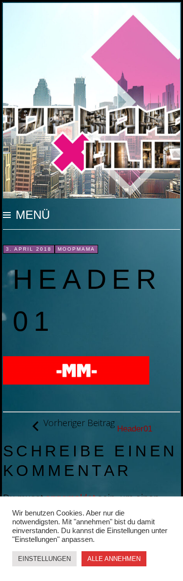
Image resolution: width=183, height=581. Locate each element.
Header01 (97, 425)
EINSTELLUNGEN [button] (44, 558)
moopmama (76, 249)
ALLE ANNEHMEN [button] (114, 558)
